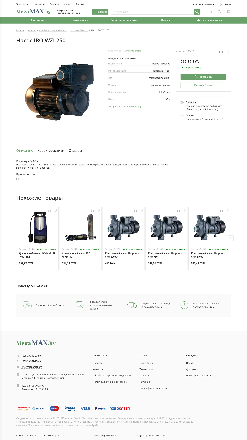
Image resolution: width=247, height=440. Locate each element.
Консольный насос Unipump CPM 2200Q (122, 255)
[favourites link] (219, 11)
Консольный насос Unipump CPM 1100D (208, 255)
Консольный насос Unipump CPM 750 (165, 255)
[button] (16, 238)
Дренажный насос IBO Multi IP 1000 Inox (37, 255)
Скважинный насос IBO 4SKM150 (76, 255)
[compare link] (210, 11)
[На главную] (33, 11)
